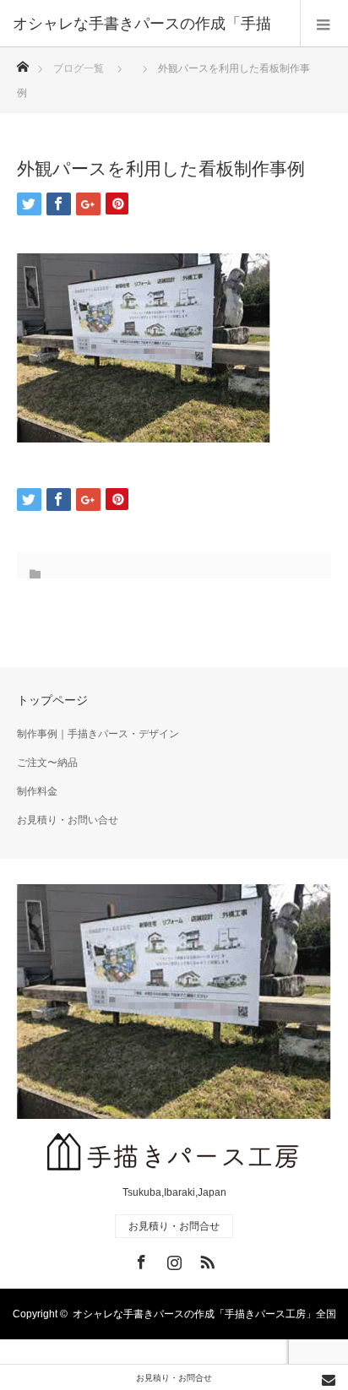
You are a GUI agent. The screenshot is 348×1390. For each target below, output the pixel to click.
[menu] (324, 23)
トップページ (52, 700)
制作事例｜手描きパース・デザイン (98, 734)
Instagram (172, 1259)
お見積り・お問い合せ (67, 820)
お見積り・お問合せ (174, 1226)
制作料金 (37, 791)
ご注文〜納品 (47, 762)
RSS (205, 1259)
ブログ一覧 (78, 68)
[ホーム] (22, 62)
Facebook (139, 1259)
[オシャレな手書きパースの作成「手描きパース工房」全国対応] (174, 1154)
